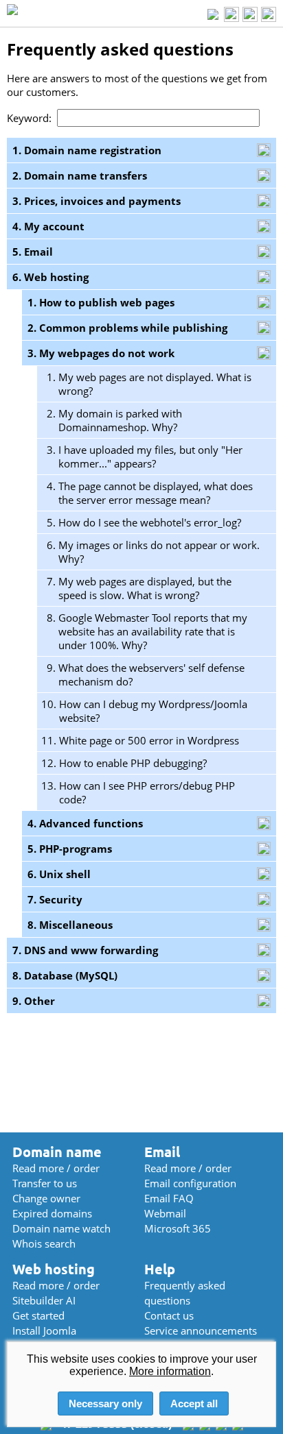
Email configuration (190, 1183)
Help (159, 1269)
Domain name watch (61, 1228)
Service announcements (200, 1330)
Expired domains (52, 1213)
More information (170, 1371)
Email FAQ (169, 1198)
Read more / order (56, 1168)
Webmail (165, 1213)
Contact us (169, 1315)
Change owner (46, 1198)
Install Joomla (44, 1330)
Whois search (44, 1243)
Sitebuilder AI (44, 1300)
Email (162, 1152)
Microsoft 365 (177, 1228)
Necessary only (105, 1403)
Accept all (194, 1403)
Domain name (57, 1152)
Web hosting (53, 1269)
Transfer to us (44, 1183)
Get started (38, 1315)
